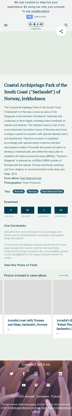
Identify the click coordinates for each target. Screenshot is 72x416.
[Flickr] (48, 377)
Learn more (40, 16)
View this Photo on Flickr (21, 265)
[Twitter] (11, 377)
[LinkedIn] (60, 377)
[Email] (48, 389)
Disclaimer (42, 396)
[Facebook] (24, 377)
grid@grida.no (20, 254)
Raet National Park (30, 178)
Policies (56, 396)
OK (29, 17)
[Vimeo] (36, 389)
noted (32, 404)
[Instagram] (36, 377)
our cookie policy (37, 11)
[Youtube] (24, 389)
